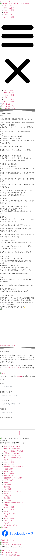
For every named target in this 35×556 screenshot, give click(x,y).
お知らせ (7, 12)
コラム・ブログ (9, 15)
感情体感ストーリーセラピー (13, 467)
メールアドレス (5, 400)
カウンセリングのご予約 (12, 449)
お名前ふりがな (5, 392)
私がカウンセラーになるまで (13, 491)
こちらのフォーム (13, 368)
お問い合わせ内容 (6, 417)
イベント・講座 (9, 17)
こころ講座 (7, 489)
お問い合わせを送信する (10, 433)
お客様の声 (7, 485)
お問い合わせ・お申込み (12, 446)
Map (21, 443)
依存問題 (7, 487)
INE (21, 376)
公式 (17, 376)
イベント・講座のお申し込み (13, 451)
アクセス (7, 511)
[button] (17, 53)
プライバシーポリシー (11, 514)
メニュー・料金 (9, 10)
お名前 (2, 383)
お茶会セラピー (9, 469)
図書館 (6, 482)
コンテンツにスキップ (7, 1)
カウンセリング (9, 8)
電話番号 (3, 409)
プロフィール (8, 6)
